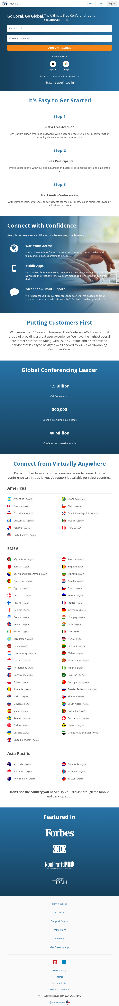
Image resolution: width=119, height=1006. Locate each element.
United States (58, 1002)
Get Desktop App (59, 947)
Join (101, 3)
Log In (112, 3)
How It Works (59, 903)
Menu (13, 3)
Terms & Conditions (71, 76)
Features (59, 912)
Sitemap (60, 976)
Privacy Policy (59, 970)
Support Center (59, 921)
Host (91, 3)
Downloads (59, 938)
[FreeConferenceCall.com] (5, 3)
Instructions (59, 929)
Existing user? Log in (59, 82)
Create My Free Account (59, 47)
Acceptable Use (59, 983)
